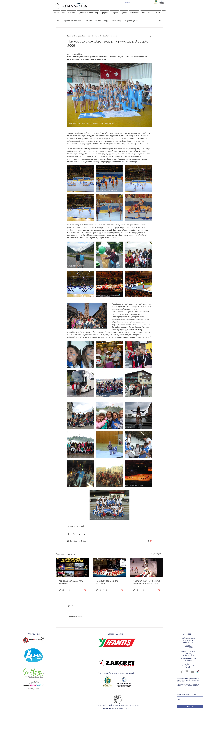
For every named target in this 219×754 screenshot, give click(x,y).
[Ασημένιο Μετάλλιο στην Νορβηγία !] (72, 567)
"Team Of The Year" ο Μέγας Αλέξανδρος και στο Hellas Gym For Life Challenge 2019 (146, 582)
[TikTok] (198, 672)
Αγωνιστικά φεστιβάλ (76, 526)
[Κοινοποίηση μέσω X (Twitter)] (74, 534)
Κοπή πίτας (116, 21)
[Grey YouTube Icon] (192, 672)
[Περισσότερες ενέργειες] (150, 35)
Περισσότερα (130, 21)
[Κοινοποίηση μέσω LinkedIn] (79, 534)
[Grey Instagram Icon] (187, 672)
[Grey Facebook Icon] (182, 672)
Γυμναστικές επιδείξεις (72, 21)
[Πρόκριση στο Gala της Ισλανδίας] (109, 567)
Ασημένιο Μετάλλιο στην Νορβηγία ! (71, 582)
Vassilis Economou (132, 705)
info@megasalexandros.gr (119, 708)
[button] (160, 20)
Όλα (57, 21)
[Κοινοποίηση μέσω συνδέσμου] (85, 534)
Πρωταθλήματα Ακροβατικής (97, 21)
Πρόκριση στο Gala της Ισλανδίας (107, 582)
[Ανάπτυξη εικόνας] (80, 178)
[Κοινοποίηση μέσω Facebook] (68, 534)
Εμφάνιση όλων (157, 554)
